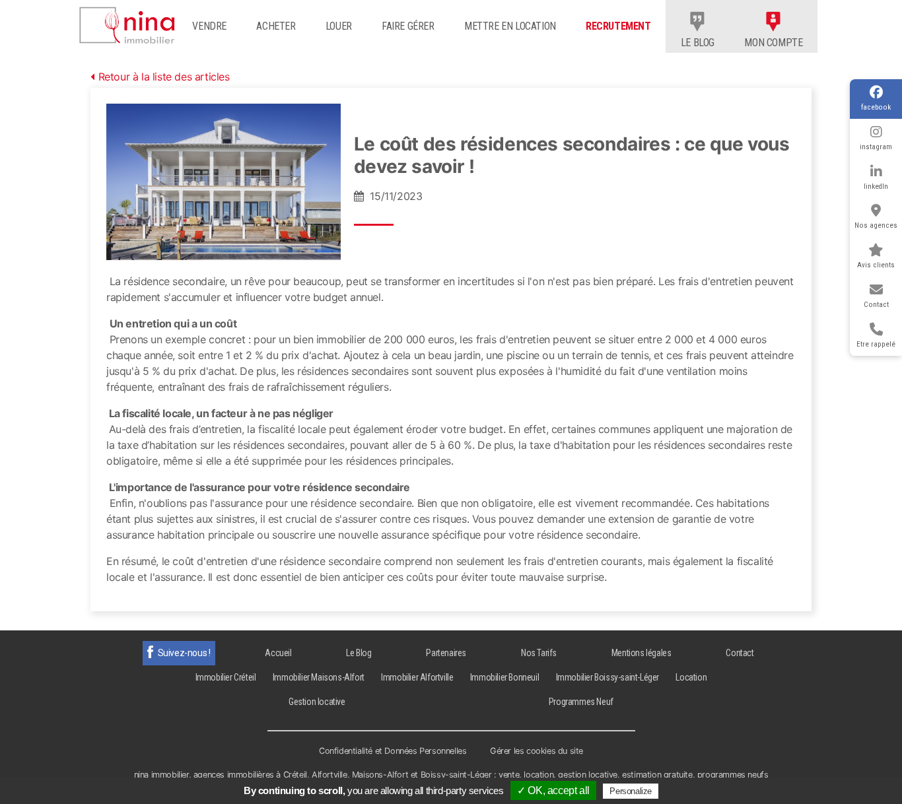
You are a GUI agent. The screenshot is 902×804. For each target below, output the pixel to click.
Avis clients (876, 265)
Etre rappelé (875, 344)
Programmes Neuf (581, 701)
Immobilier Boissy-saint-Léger (607, 677)
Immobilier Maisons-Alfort (318, 677)
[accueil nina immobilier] (131, 22)
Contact (876, 304)
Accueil (278, 653)
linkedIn (876, 186)
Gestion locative (317, 701)
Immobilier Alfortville (417, 677)
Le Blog (358, 653)
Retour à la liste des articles (164, 76)
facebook (876, 107)
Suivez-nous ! (184, 653)
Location (691, 677)
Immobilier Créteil (225, 677)
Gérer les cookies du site (536, 751)
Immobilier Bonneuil (504, 677)
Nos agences (875, 225)
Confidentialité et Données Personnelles (392, 751)
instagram (876, 147)
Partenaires (446, 653)
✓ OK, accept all (553, 790)
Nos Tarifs (539, 653)
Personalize (630, 791)
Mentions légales (641, 653)
